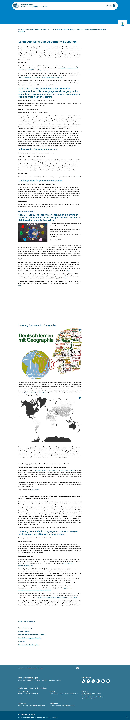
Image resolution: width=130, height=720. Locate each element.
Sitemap (44, 680)
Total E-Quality (54, 693)
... (50, 29)
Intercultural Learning (25, 628)
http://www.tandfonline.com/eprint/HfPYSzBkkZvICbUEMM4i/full (57, 597)
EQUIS (25, 705)
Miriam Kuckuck (52, 470)
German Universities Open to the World (92, 696)
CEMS (20, 705)
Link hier (77, 177)
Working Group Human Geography (63, 29)
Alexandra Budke (29, 393)
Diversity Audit (74, 693)
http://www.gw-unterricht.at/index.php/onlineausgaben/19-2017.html (41, 77)
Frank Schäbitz (39, 393)
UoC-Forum (35, 489)
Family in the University (68, 705)
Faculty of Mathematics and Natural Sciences (32, 29)
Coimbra (20, 693)
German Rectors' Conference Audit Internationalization (91, 694)
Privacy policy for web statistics (27, 717)
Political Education (24, 631)
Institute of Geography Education (33, 6)
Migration (21, 641)
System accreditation (39, 705)
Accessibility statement (33, 680)
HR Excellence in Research (89, 698)
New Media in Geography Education (29, 638)
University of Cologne (32, 4)
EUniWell (27, 693)
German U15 (34, 693)
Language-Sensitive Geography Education (31, 634)
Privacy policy (22, 680)
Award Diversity (64, 693)
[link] (68, 270)
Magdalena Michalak (68, 470)
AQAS (30, 705)
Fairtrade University (55, 705)
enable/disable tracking (43, 717)
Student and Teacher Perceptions (28, 645)
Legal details (51, 680)
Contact (58, 680)
